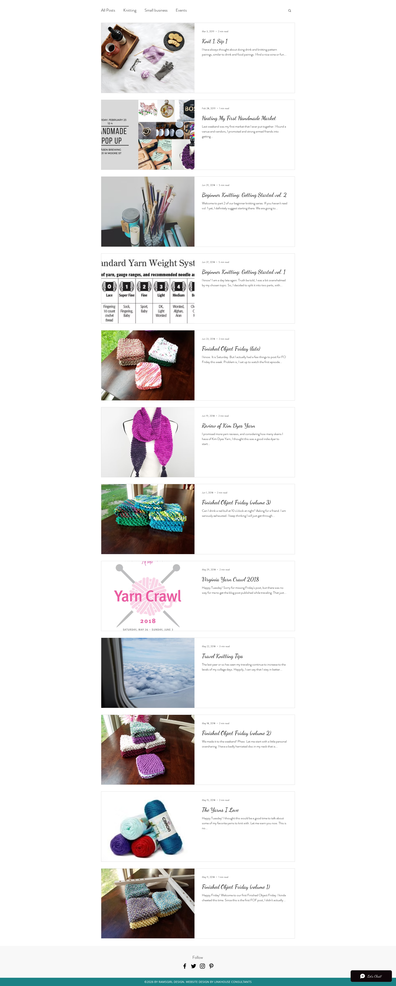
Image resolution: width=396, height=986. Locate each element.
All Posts (108, 10)
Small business (156, 10)
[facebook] (184, 966)
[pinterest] (211, 966)
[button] (290, 11)
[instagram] (202, 966)
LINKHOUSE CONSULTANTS (233, 982)
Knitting (129, 10)
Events (181, 10)
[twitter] (193, 966)
